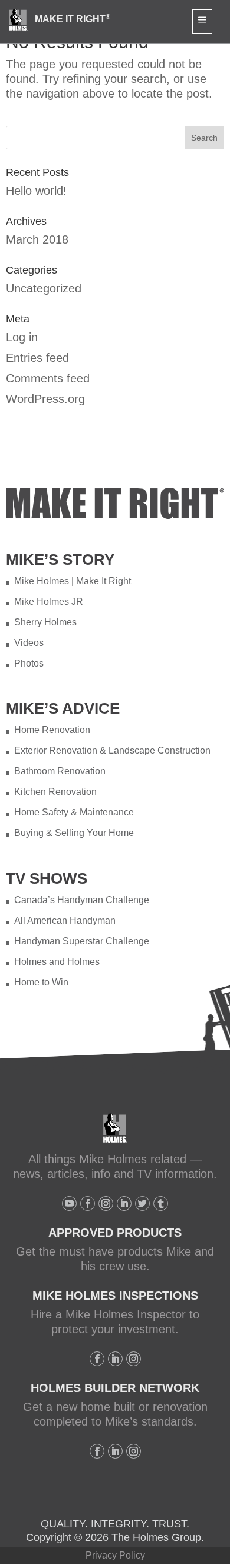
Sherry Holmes (45, 622)
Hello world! (36, 190)
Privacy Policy (115, 1555)
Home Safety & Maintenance (74, 812)
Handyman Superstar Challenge (81, 941)
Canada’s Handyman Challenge (81, 900)
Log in (22, 337)
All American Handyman (65, 920)
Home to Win (41, 982)
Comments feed (48, 378)
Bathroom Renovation (60, 771)
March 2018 (37, 239)
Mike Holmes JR (48, 602)
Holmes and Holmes (57, 962)
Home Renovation (52, 730)
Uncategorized (43, 288)
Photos (29, 663)
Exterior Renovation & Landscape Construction (112, 750)
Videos (29, 643)
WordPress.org (45, 398)
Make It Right (72, 19)
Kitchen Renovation (55, 792)
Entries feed (37, 357)
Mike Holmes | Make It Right (72, 581)
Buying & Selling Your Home (74, 833)
